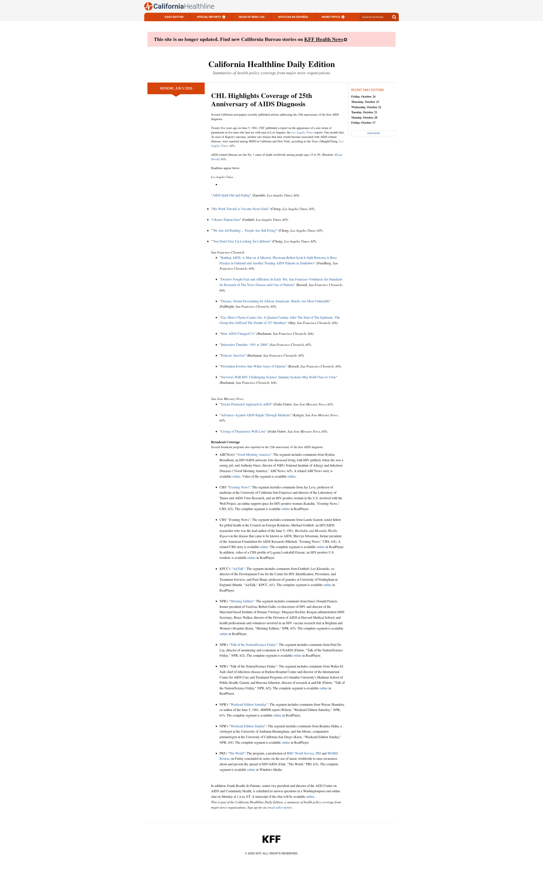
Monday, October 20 (364, 117)
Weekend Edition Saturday (248, 704)
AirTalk (238, 568)
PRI (318, 753)
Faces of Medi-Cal (252, 16)
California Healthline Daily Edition (271, 63)
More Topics (331, 16)
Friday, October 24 (363, 96)
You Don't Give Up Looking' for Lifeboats (241, 241)
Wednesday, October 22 (366, 107)
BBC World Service (300, 753)
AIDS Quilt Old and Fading (231, 195)
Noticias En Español (293, 16)
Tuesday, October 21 (364, 112)
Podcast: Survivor (233, 355)
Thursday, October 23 (365, 102)
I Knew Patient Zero (226, 219)
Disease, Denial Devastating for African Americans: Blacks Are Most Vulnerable (275, 301)
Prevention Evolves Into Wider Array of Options (253, 366)
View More (373, 133)
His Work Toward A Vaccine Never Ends (240, 208)
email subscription (279, 807)
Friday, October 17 (363, 122)
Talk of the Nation (243, 644)
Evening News (239, 487)
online (236, 476)
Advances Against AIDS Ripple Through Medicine (255, 415)
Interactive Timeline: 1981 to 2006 (244, 344)
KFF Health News (323, 39)
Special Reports (209, 16)
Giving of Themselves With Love (243, 431)
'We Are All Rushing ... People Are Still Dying (244, 230)
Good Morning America (254, 454)
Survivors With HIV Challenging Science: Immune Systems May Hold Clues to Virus (278, 377)
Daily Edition (174, 16)
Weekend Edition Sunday (248, 726)
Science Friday (266, 644)
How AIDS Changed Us (237, 333)
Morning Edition (242, 601)
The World (236, 753)
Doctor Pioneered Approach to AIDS (246, 404)
